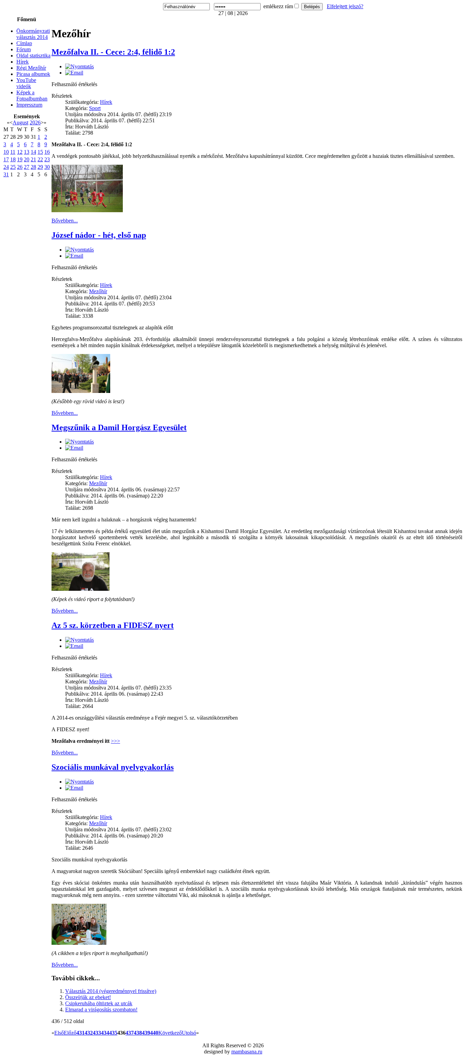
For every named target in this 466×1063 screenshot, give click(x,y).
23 (47, 159)
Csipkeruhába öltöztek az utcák (98, 1003)
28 (33, 167)
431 (80, 1033)
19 (20, 159)
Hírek (22, 62)
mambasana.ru (246, 1051)
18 (13, 159)
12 (20, 152)
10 (6, 152)
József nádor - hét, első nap (99, 235)
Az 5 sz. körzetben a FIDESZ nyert (113, 625)
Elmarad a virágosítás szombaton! (101, 1009)
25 (13, 167)
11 (12, 152)
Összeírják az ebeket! (88, 997)
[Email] (74, 73)
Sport (95, 108)
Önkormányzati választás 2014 (33, 34)
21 (33, 159)
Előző (70, 1033)
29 (40, 167)
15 (40, 152)
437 (130, 1033)
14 (33, 152)
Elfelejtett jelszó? (345, 6)
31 (6, 174)
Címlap (24, 43)
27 (26, 167)
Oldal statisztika (33, 55)
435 (113, 1033)
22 (40, 159)
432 (89, 1033)
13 (26, 152)
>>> (115, 741)
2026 (35, 122)
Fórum (23, 49)
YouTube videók (26, 83)
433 (97, 1033)
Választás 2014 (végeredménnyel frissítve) (110, 991)
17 (6, 159)
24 (6, 167)
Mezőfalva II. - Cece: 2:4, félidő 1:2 (113, 51)
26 (20, 167)
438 (138, 1033)
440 (154, 1033)
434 (105, 1033)
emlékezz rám (278, 6)
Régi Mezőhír (31, 68)
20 (26, 159)
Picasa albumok (33, 74)
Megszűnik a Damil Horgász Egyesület (119, 427)
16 (47, 152)
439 (146, 1033)
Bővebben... (65, 220)
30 (47, 167)
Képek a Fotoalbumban (31, 95)
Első (59, 1033)
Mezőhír (98, 291)
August (20, 122)
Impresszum (29, 105)
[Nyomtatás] (79, 66)
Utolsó (189, 1033)
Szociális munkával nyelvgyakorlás (113, 767)
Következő (170, 1033)
